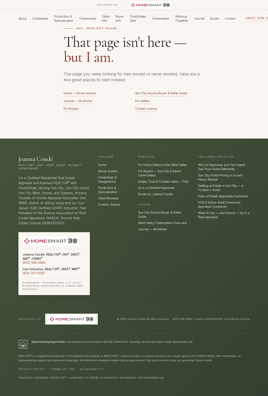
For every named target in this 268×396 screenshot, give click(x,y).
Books (214, 18)
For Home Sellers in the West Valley (162, 165)
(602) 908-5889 (34, 262)
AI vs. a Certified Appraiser (156, 188)
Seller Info (106, 18)
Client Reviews (108, 198)
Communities (160, 18)
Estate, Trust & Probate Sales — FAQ (163, 181)
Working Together (181, 18)
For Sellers (142, 101)
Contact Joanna (146, 108)
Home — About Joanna (80, 93)
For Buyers (71, 108)
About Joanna (107, 171)
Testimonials (87, 18)
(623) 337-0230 (34, 273)
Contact (230, 18)
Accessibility (92, 369)
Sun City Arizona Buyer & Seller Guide (161, 93)
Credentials (40, 18)
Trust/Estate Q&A (138, 18)
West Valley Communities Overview (162, 223)
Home (102, 165)
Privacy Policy (31, 369)
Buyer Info (120, 18)
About (22, 18)
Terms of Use (62, 369)
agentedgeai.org (153, 377)
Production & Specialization (63, 18)
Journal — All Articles (78, 101)
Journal (199, 18)
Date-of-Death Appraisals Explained (223, 196)
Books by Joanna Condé (155, 194)
